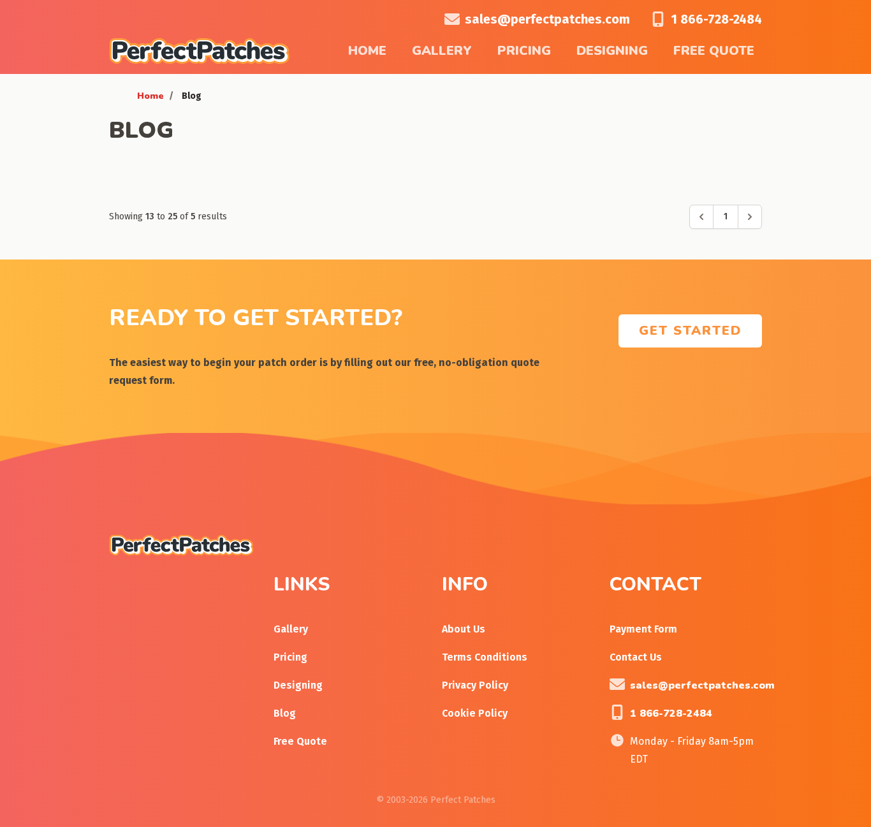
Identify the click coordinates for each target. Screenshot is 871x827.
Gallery (442, 50)
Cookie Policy (475, 713)
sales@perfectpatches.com (547, 19)
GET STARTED (690, 330)
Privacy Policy (475, 685)
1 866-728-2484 (716, 19)
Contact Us (636, 657)
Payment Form (643, 629)
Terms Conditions (484, 657)
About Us (463, 629)
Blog (285, 713)
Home (367, 50)
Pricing (524, 50)
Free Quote (713, 50)
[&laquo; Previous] (701, 217)
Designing (612, 50)
